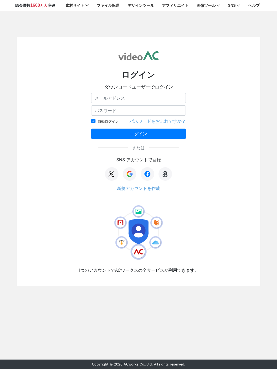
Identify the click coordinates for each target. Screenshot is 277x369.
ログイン (138, 133)
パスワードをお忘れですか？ (158, 121)
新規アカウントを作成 (138, 188)
